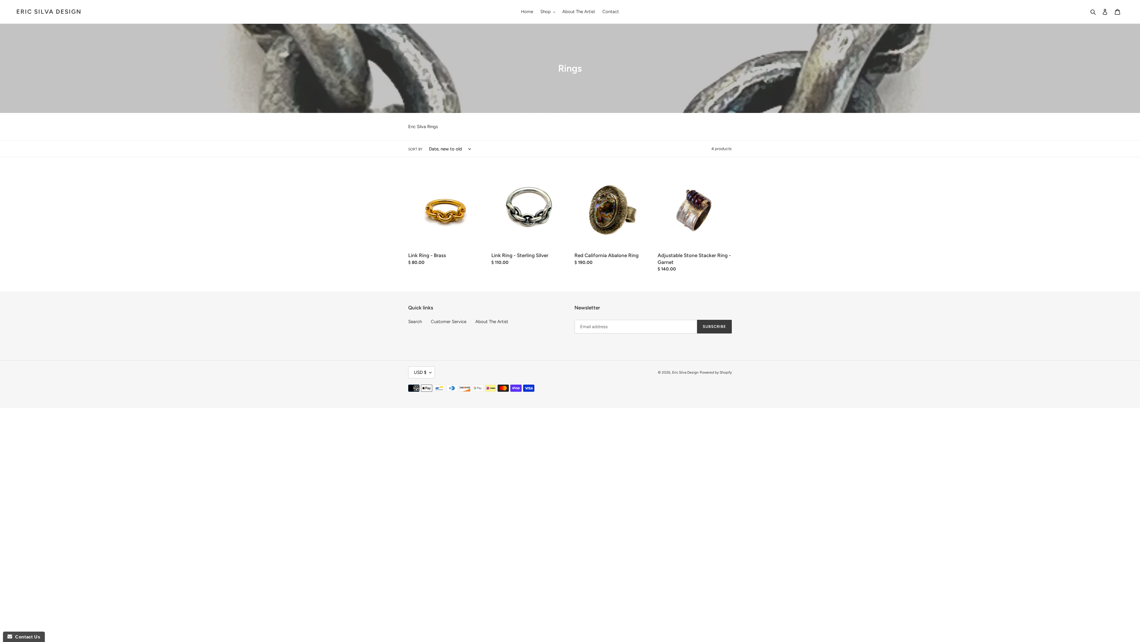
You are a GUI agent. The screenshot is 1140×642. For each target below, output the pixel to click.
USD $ (420, 372)
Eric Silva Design (48, 11)
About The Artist (491, 321)
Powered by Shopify (716, 372)
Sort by (415, 149)
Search (415, 321)
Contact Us (26, 636)
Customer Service (448, 321)
